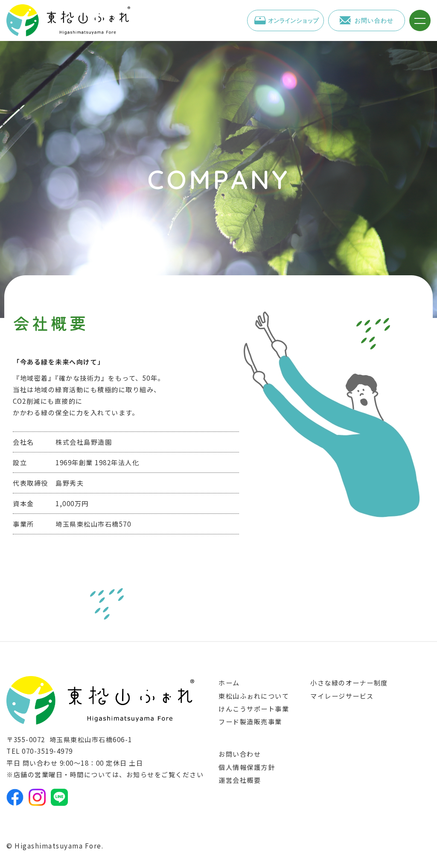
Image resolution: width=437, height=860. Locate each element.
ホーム (229, 682)
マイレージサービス (342, 695)
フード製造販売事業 (250, 721)
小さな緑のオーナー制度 (349, 682)
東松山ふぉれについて (253, 695)
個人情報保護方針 (246, 767)
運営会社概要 (239, 779)
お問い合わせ (239, 753)
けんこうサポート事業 (253, 708)
